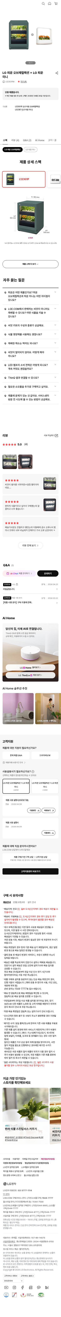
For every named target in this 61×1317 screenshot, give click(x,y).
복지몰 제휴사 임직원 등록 (13, 1171)
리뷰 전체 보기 (29, 545)
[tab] (23, 179)
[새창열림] (6, 1287)
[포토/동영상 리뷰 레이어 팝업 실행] (10, 462)
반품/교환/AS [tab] (19, 902)
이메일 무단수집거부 (30, 1159)
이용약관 (16, 1159)
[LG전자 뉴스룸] (31, 1287)
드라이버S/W (45, 755)
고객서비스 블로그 (27, 1276)
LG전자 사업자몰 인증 (34, 1171)
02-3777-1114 (25, 1190)
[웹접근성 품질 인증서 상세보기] (41, 1294)
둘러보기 (35, 667)
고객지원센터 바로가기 (30, 871)
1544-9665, (43, 1205)
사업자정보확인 (9, 1241)
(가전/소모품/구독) (40, 1198)
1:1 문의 (6, 1194)
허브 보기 (37, 675)
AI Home (39, 140)
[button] (43, 3)
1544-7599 (38, 1202)
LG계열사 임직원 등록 (30, 1167)
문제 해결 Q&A (16, 755)
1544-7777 (12, 1208)
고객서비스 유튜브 (10, 1276)
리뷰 (15, 140)
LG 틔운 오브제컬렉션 (12, 149)
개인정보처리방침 (48, 1159)
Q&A (27, 140)
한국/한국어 (8, 1281)
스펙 (5, 140)
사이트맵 (6, 1159)
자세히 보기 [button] (32, 771)
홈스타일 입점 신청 (31, 1175)
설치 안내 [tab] (32, 902)
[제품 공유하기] (57, 73)
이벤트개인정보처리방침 (12, 1163)
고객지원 (52, 140)
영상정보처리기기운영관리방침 (37, 1163)
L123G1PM (10, 82)
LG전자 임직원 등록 (11, 1167)
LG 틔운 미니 (30, 149)
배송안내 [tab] (7, 902)
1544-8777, (33, 1212)
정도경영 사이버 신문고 (12, 1175)
